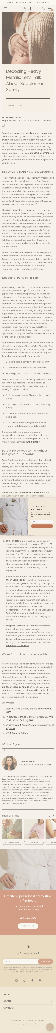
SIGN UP (42, 526)
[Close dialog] (54, 499)
